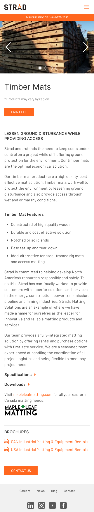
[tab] (40, 68)
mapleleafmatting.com (32, 394)
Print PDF (19, 112)
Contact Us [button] (21, 470)
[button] (8, 47)
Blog (54, 491)
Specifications (18, 374)
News (41, 491)
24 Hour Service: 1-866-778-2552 (47, 17)
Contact (69, 491)
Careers (24, 491)
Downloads (15, 384)
